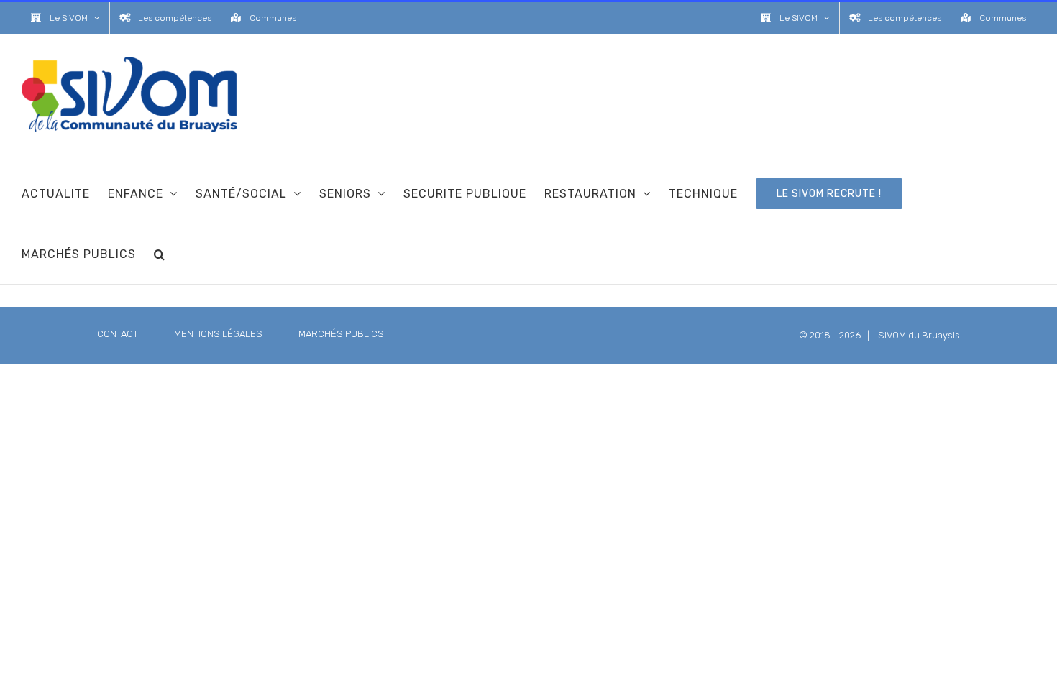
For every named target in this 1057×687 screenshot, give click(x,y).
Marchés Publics (341, 333)
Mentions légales (218, 333)
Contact (117, 333)
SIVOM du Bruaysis (919, 335)
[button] (159, 253)
